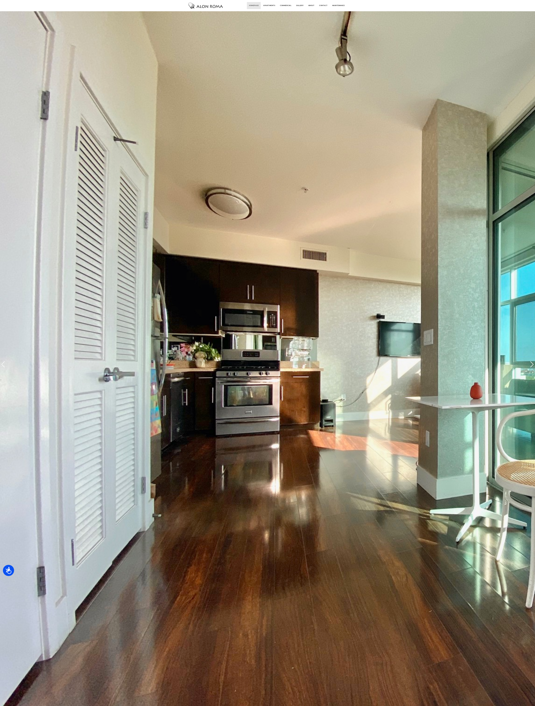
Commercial (285, 5)
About (311, 5)
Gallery (300, 5)
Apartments (269, 5)
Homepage (254, 5)
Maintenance (338, 5)
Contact (323, 5)
